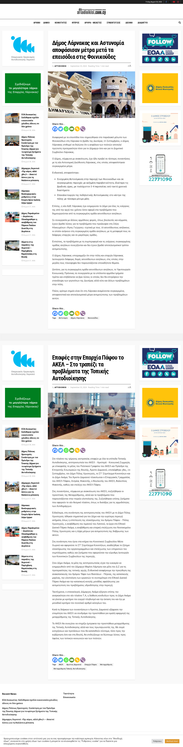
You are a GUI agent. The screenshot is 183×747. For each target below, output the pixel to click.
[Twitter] (60, 128)
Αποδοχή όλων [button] (172, 741)
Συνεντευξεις (113, 22)
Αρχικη (36, 22)
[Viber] (82, 128)
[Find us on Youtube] (174, 2)
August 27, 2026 (29, 184)
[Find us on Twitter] (170, 2)
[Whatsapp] (66, 128)
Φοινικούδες (93, 318)
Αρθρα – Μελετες (93, 22)
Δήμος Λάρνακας (77, 318)
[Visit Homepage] (91, 11)
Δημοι (46, 22)
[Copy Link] (77, 128)
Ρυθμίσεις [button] (157, 741)
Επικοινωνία (69, 697)
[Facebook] (54, 128)
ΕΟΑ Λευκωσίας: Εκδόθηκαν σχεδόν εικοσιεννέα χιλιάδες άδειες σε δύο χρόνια (30, 120)
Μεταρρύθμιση (106, 665)
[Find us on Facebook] (166, 2)
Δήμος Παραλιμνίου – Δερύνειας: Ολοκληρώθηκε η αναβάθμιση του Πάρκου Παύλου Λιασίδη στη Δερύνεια (30, 222)
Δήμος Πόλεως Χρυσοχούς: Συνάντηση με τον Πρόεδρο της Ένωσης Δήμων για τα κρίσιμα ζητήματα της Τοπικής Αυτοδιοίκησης (29, 711)
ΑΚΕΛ (61, 665)
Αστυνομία (63, 318)
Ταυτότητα (68, 693)
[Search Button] (180, 22)
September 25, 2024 (78, 66)
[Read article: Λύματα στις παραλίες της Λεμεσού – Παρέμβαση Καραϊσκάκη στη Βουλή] (12, 245)
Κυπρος (75, 22)
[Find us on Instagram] (178, 2)
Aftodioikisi (60, 66)
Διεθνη (129, 22)
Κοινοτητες (61, 22)
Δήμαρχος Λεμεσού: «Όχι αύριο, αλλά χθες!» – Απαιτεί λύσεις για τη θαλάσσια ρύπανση (30, 174)
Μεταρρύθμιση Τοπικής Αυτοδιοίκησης (69, 669)
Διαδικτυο (143, 22)
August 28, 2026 (29, 130)
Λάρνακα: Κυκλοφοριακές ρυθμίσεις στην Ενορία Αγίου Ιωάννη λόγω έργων (30, 197)
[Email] (71, 128)
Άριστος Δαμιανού (73, 665)
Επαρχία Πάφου (91, 665)
